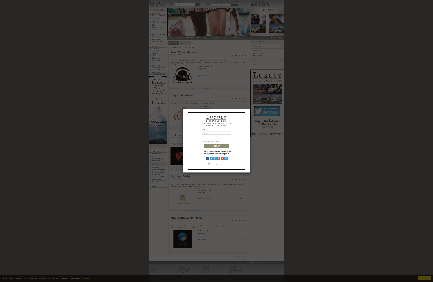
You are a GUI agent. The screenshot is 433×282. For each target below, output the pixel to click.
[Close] (250, 109)
